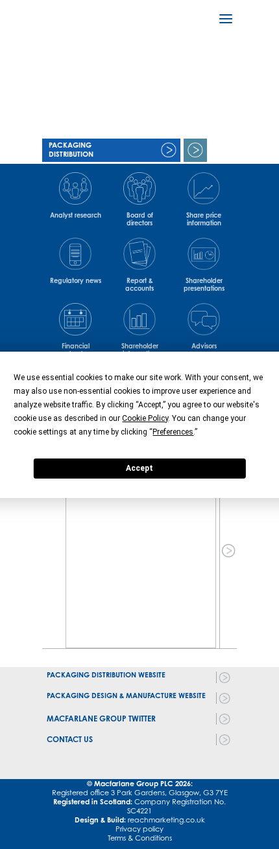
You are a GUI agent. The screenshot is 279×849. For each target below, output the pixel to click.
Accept (139, 468)
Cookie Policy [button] (145, 418)
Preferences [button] (172, 431)
